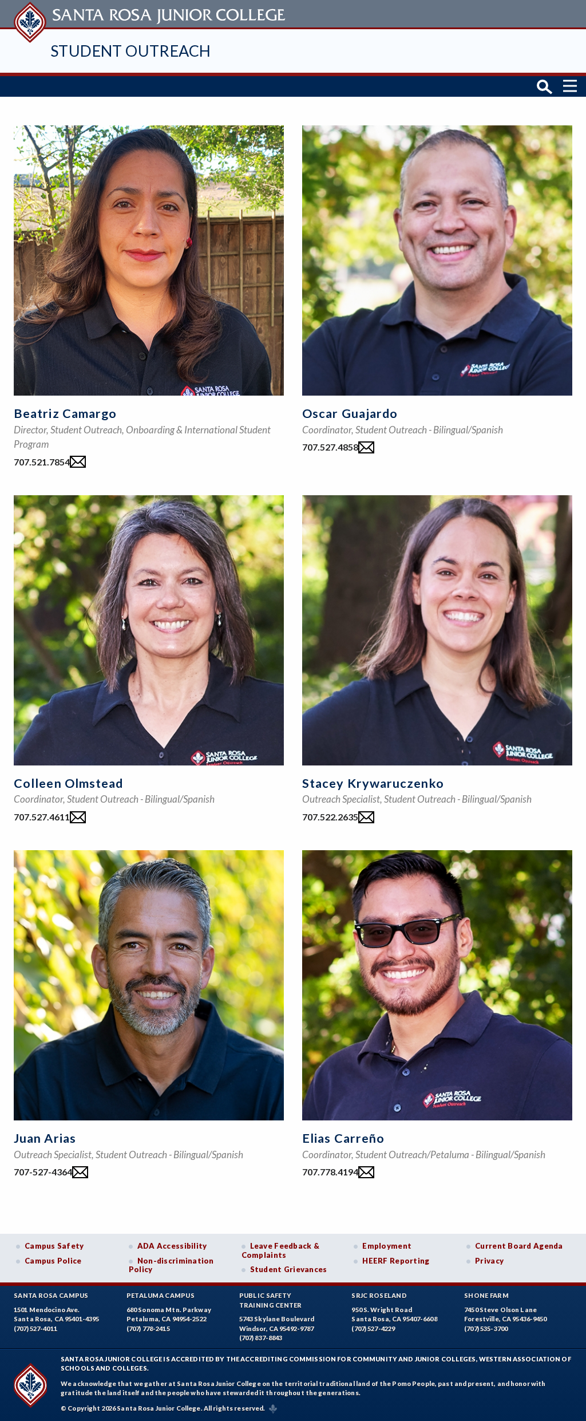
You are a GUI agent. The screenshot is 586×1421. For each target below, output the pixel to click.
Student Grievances (288, 1269)
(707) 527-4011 (35, 1328)
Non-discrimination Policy (171, 1265)
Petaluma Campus (160, 1295)
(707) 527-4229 (373, 1328)
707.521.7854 (42, 461)
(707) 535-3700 (486, 1328)
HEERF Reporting (395, 1260)
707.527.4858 (330, 446)
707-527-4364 (43, 1171)
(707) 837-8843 (261, 1337)
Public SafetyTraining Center (270, 1300)
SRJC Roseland (379, 1295)
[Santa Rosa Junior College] (151, 13)
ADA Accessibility (172, 1245)
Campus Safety (54, 1245)
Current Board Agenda (519, 1245)
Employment (386, 1245)
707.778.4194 (330, 1171)
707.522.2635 (330, 816)
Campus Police (53, 1260)
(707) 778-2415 (148, 1328)
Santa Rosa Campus (51, 1295)
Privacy (489, 1260)
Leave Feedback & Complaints (280, 1250)
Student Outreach (130, 50)
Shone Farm (486, 1295)
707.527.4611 (42, 816)
